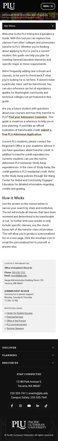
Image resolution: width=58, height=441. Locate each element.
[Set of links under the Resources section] (52, 363)
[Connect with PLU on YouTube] (29, 406)
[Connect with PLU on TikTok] (46, 406)
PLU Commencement (17, 324)
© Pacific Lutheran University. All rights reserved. (29, 435)
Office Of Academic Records (12, 17)
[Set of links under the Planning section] (52, 355)
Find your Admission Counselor (28, 117)
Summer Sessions (15, 328)
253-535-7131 (18, 272)
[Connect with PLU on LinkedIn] (37, 406)
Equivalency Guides (32, 17)
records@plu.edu (19, 275)
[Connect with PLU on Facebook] (12, 406)
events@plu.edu (38, 393)
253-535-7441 (38, 397)
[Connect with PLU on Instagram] (20, 406)
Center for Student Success (20, 313)
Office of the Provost (16, 321)
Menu (46, 6)
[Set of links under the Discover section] (52, 347)
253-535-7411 (18, 393)
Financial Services (15, 317)
